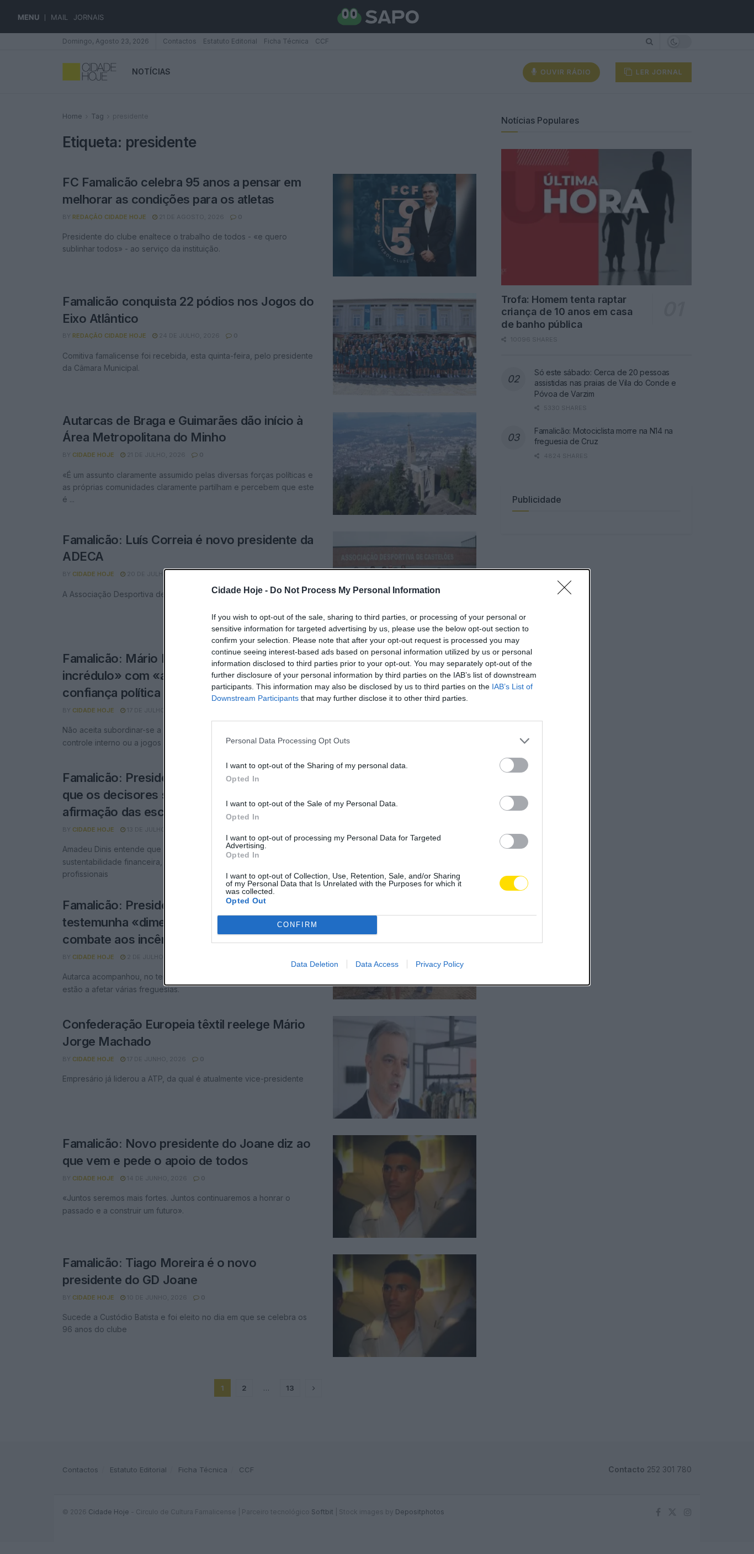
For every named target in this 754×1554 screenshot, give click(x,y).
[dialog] (377, 777)
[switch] (514, 765)
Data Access (377, 964)
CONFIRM (297, 924)
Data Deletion (314, 964)
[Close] (567, 591)
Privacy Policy (440, 964)
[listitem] (377, 741)
